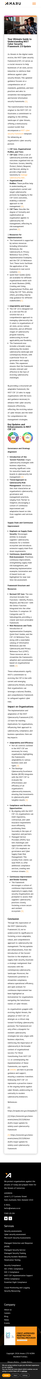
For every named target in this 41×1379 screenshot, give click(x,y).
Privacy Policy (13, 1362)
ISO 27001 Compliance (14, 1268)
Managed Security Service (14, 1250)
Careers (7, 1313)
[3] (18, 765)
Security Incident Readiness (15, 1256)
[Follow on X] (10, 1218)
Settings (25, 1375)
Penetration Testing (12, 1260)
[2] (22, 477)
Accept (6, 1375)
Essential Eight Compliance (15, 1282)
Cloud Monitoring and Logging (17, 1287)
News (6, 1319)
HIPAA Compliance (12, 1278)
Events (7, 1323)
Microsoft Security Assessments (17, 1237)
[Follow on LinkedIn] (6, 1218)
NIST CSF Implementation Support (18, 1275)
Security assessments (13, 1231)
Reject (15, 1375)
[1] (26, 101)
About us (8, 1309)
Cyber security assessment (15, 1234)
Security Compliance (12, 1265)
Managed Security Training (15, 1253)
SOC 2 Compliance (12, 1272)
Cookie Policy (26, 1362)
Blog (6, 1316)
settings (24, 1371)
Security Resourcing (12, 1291)
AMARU (13, 1069)
